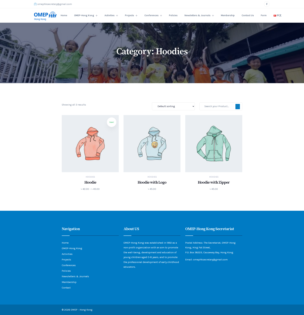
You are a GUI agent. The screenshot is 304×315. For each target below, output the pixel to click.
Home (64, 15)
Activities (109, 15)
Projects (129, 15)
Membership (228, 15)
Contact (66, 287)
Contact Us (248, 15)
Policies (173, 15)
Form (264, 15)
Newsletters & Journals (197, 15)
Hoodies (90, 177)
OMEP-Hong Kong (84, 15)
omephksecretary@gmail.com (54, 4)
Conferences (151, 15)
